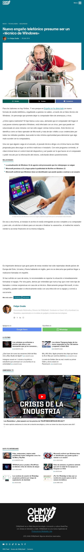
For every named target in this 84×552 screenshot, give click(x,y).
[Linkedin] (20, 317)
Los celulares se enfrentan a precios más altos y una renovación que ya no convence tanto (24, 344)
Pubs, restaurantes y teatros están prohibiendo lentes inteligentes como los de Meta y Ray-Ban (26, 455)
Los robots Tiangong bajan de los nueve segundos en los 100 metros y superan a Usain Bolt (65, 344)
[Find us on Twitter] (22, 544)
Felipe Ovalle (14, 38)
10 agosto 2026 (18, 460)
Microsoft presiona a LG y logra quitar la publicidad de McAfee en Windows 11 (36, 168)
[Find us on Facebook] (24, 544)
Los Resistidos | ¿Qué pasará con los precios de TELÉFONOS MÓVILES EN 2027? (34, 421)
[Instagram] (23, 317)
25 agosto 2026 (58, 349)
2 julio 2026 (17, 482)
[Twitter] (17, 317)
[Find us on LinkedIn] (19, 544)
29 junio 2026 (58, 482)
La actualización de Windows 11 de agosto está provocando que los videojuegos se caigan (40, 165)
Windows (26, 297)
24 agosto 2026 (17, 364)
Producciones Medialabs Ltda (42, 531)
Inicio (5, 24)
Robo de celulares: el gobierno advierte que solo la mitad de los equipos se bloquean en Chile (66, 467)
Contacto (30, 549)
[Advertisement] (42, 14)
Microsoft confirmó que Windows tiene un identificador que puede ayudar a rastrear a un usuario (43, 172)
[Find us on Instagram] (6, 544)
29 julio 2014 (26, 38)
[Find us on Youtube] (3, 544)
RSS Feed (6, 549)
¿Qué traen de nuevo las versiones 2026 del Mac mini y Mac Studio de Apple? (20, 354)
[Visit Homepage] (6, 3)
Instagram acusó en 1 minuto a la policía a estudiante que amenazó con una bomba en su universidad (19, 361)
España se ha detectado (54, 108)
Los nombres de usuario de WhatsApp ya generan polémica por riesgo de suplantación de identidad (25, 478)
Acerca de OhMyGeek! (18, 549)
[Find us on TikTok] (13, 544)
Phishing (18, 297)
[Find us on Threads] (16, 544)
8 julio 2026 (58, 471)
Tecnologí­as (13, 24)
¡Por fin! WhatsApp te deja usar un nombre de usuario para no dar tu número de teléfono (65, 478)
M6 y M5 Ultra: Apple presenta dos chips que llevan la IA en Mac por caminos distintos (60, 354)
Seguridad (23, 24)
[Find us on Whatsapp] (9, 544)
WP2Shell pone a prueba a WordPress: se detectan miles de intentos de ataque (25, 466)
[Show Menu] (80, 2)
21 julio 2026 (58, 460)
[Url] (14, 317)
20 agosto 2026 (57, 364)
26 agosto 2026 (18, 349)
